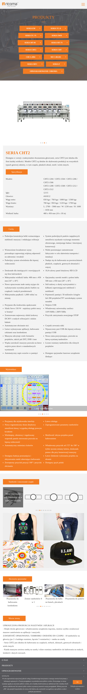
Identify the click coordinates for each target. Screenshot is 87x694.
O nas (5, 660)
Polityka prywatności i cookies (77, 687)
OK (77, 682)
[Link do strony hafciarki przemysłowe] (10, 4)
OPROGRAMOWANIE (11, 671)
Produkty (7, 665)
